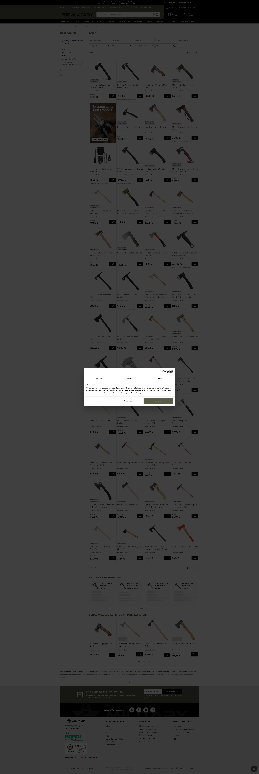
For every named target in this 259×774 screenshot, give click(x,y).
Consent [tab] (99, 378)
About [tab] (160, 378)
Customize (128, 401)
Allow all (158, 401)
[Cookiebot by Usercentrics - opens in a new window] (164, 371)
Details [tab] (129, 378)
